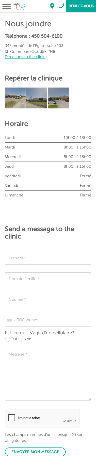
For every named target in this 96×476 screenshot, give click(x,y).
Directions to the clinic (25, 57)
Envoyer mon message (35, 452)
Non (27, 339)
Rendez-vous (81, 6)
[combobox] (10, 320)
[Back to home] (19, 2)
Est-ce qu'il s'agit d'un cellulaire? (39, 333)
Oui (14, 339)
